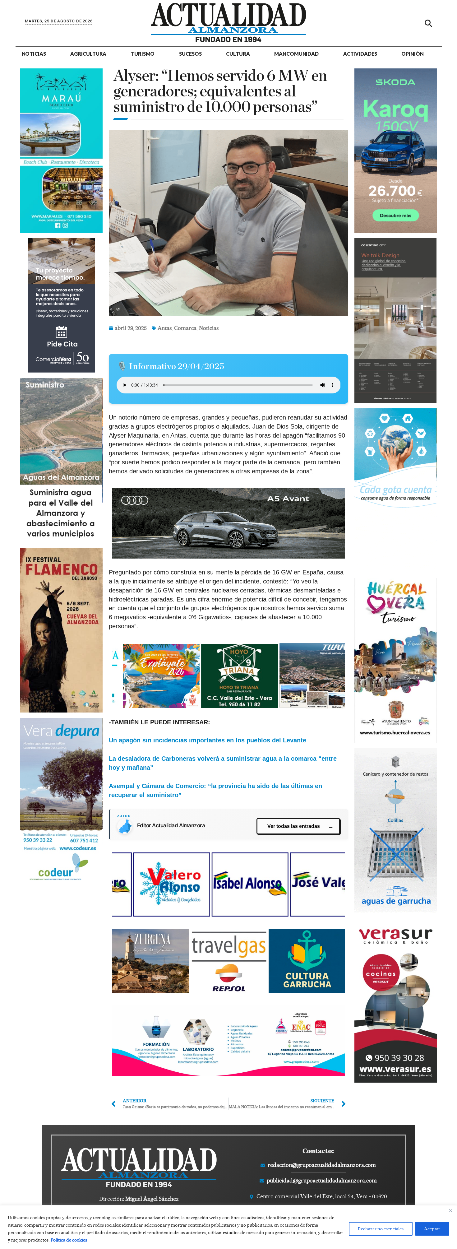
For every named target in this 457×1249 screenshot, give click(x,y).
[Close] (450, 1210)
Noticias (34, 54)
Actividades (360, 54)
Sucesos (190, 54)
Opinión (412, 54)
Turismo (143, 54)
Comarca (185, 328)
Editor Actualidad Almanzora (171, 825)
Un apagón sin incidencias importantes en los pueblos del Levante (207, 740)
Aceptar (432, 1229)
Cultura (238, 54)
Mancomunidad (296, 54)
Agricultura (88, 54)
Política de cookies (69, 1240)
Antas (165, 328)
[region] (228, 1227)
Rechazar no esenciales (381, 1229)
